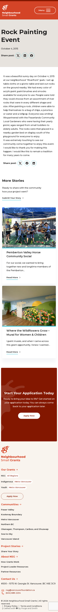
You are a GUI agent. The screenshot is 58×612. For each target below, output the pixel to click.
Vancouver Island (10, 539)
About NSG (8, 556)
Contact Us (8, 579)
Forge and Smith (29, 608)
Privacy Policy (11, 606)
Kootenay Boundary (11, 514)
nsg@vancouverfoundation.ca (20, 590)
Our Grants (8, 469)
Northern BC (7, 524)
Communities (9, 504)
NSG (9, 475)
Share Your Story (9, 551)
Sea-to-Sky (7, 534)
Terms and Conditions (31, 606)
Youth (13, 487)
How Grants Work (10, 562)
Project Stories (10, 546)
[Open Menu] (49, 10)
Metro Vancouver (10, 519)
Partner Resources (11, 571)
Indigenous (16, 481)
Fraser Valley (7, 509)
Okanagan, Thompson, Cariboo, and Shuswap (24, 529)
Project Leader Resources (14, 566)
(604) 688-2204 (13, 593)
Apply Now (29, 415)
